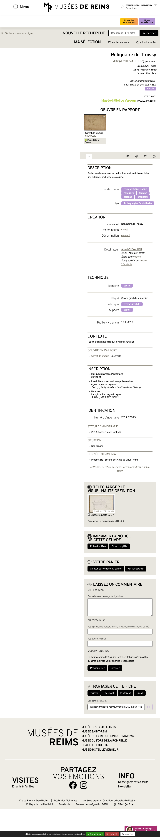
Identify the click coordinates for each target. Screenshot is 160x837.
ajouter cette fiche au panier (106, 568)
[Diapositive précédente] (86, 129)
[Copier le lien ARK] (148, 707)
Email (140, 693)
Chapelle (95, 745)
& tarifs (133, 782)
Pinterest (125, 693)
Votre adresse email (97, 638)
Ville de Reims (26, 800)
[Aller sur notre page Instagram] (83, 785)
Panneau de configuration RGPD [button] (92, 804)
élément (125, 235)
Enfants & (23, 787)
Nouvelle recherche (84, 33)
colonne (128, 197)
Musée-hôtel (118, 100)
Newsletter (124, 787)
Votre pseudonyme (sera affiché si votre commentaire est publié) (119, 626)
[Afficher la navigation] (15, 7)
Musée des (128, 21)
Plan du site (64, 804)
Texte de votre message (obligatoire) (105, 596)
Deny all (112, 834)
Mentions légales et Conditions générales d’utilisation (109, 800)
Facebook (109, 693)
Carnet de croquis (94, 133)
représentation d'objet (135, 189)
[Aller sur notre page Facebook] (73, 785)
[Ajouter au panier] (104, 116)
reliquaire (129, 193)
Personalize (127, 834)
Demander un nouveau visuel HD (104, 521)
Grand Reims (42, 800)
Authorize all (95, 834)
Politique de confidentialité (39, 804)
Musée (147, 21)
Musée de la (108, 736)
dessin (150, 88)
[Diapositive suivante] (153, 129)
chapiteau (143, 197)
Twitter (94, 693)
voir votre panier (148, 42)
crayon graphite (132, 304)
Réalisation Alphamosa (65, 800)
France (137, 256)
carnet (124, 229)
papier (127, 309)
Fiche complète (119, 546)
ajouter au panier (121, 42)
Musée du (104, 741)
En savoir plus (131, 8)
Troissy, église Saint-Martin (138, 203)
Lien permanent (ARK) (97, 701)
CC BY (111, 515)
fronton (143, 193)
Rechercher (149, 33)
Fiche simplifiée (98, 546)
